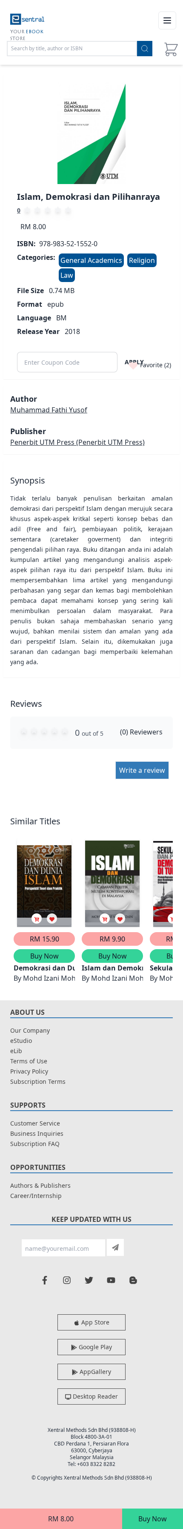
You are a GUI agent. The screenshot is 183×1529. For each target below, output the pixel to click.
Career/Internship (36, 1196)
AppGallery (94, 1372)
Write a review (142, 770)
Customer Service (35, 1123)
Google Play (94, 1347)
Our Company (30, 1030)
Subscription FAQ (35, 1144)
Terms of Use (28, 1061)
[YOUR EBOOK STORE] (27, 20)
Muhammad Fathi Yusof (48, 410)
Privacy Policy (29, 1071)
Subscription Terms (38, 1081)
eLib (16, 1051)
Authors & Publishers (40, 1185)
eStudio (21, 1041)
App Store (94, 1322)
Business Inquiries (36, 1133)
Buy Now (152, 1518)
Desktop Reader (94, 1396)
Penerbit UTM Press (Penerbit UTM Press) (77, 442)
